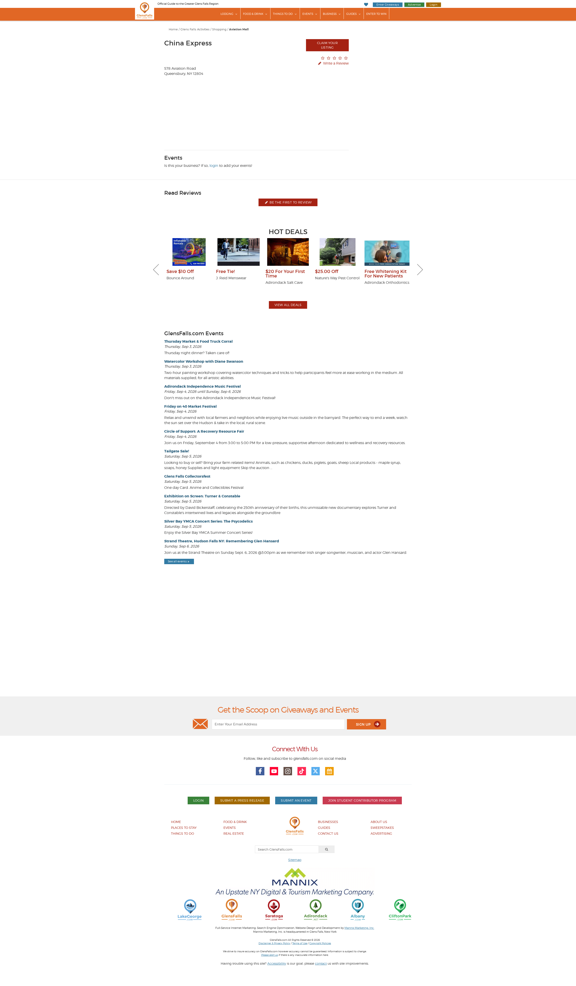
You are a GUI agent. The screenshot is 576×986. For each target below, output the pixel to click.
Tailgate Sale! (176, 451)
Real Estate (233, 833)
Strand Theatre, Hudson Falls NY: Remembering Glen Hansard (221, 541)
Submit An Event (296, 800)
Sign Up (364, 724)
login (213, 165)
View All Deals (288, 305)
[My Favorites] (366, 4)
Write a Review (335, 63)
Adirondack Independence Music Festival (202, 386)
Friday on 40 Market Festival (190, 406)
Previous (156, 269)
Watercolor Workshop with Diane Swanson (203, 361)
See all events (177, 561)
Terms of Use (299, 943)
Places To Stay (184, 827)
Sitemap (294, 860)
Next (420, 269)
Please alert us (269, 955)
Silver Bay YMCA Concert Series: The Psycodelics (208, 521)
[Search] (327, 849)
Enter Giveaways (387, 4)
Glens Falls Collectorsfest (187, 476)
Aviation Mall (239, 29)
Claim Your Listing (327, 45)
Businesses (328, 822)
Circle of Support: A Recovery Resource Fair (204, 431)
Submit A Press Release (242, 800)
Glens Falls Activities (194, 29)
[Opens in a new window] (189, 909)
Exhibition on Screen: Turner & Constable (202, 496)
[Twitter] (315, 771)
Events (307, 14)
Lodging (226, 14)
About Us (379, 822)
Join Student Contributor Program (362, 800)
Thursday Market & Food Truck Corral (198, 341)
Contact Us (328, 833)
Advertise (414, 4)
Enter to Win (376, 14)
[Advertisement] (288, 642)
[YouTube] (274, 771)
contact (321, 963)
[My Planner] (329, 771)
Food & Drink (253, 14)
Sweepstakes (382, 827)
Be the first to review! (290, 202)
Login (433, 4)
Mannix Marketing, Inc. (359, 928)
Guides (351, 14)
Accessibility (276, 963)
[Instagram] (288, 771)
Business (330, 14)
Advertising (381, 833)
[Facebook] (260, 771)
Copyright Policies (320, 943)
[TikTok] (301, 771)
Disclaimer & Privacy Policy (274, 943)
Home (173, 29)
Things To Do (283, 14)
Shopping (219, 29)
